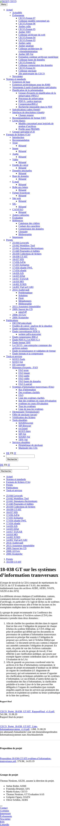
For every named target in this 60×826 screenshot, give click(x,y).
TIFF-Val (23, 439)
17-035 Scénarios (20, 265)
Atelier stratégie (26, 46)
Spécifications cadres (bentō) (26, 109)
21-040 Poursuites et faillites (26, 251)
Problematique (25, 292)
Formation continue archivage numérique (38, 57)
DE (8, 453)
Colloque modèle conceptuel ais (33, 21)
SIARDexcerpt (25, 423)
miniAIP (22, 312)
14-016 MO (18, 281)
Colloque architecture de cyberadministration (30, 50)
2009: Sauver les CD (22, 309)
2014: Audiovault (20, 290)
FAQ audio (23, 375)
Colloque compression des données (35, 65)
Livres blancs (18, 120)
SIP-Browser (24, 425)
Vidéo (15, 159)
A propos (4, 810)
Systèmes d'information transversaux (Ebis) (33, 387)
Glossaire (23, 231)
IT (15, 453)
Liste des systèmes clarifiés (31, 398)
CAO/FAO (17, 209)
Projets (9, 240)
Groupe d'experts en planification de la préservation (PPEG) (37, 94)
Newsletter (17, 76)
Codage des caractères (29, 226)
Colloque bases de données (31, 59)
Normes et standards (16, 79)
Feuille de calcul (20, 165)
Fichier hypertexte (21, 192)
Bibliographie (25, 234)
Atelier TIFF (24, 32)
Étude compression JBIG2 (25, 337)
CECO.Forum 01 (26, 68)
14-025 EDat (18, 276)
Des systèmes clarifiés (29, 392)
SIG (14, 204)
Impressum (17, 237)
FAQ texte (23, 370)
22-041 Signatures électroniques (27, 248)
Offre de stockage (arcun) (24, 414)
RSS (2, 821)
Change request (26, 115)
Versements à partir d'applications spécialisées (34, 87)
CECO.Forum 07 (26, 18)
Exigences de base (21, 82)
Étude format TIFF (21, 342)
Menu (3, 4)
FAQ (20, 395)
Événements (18, 15)
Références (17, 220)
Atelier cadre (24, 43)
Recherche (12, 459)
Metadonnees (24, 301)
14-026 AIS (18, 273)
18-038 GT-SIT (20, 256)
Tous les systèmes (27, 406)
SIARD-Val (24, 436)
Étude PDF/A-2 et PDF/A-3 (26, 339)
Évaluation (17, 217)
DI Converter (18, 364)
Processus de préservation (30, 98)
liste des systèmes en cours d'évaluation (37, 400)
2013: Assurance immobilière (26, 306)
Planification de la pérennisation (27, 90)
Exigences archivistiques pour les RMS (31, 84)
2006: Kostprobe (20, 317)
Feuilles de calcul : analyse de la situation (32, 326)
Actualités (17, 12)
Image (15, 148)
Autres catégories (20, 215)
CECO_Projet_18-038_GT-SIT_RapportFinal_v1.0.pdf (27, 711)
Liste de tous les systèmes (30, 409)
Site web (16, 198)
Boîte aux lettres (20, 187)
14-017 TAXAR (20, 278)
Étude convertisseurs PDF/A (26, 331)
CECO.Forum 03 (26, 40)
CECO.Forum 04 (26, 37)
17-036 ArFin (19, 262)
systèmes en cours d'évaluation (33, 403)
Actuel (9, 9)
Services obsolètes (21, 442)
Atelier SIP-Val (25, 54)
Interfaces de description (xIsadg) (28, 112)
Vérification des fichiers (23, 417)
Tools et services (14, 356)
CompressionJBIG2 (28, 104)
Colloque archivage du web (31, 34)
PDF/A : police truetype (30, 101)
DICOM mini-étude (22, 323)
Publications (12, 320)
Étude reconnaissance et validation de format (34, 351)
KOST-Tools (18, 359)
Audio (15, 154)
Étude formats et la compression (27, 353)
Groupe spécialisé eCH (23, 131)
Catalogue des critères (29, 223)
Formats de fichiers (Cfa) (18, 134)
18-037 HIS (18, 259)
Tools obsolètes (19, 420)
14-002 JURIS (19, 284)
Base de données (20, 176)
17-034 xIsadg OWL (22, 267)
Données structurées (22, 170)
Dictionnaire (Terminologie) (25, 412)
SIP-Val (22, 434)
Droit (21, 298)
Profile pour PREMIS (29, 129)
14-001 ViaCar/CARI (22, 287)
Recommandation (20, 140)
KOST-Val (17, 362)
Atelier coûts (24, 26)
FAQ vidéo (23, 378)
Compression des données (31, 229)
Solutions (23, 295)
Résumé (22, 145)
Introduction (18, 137)
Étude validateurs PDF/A (24, 328)
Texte (15, 143)
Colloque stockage (27, 70)
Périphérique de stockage (30, 445)
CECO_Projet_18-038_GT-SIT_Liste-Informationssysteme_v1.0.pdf (19, 727)
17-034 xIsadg (19, 270)
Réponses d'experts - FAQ (25, 367)
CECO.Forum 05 (26, 29)
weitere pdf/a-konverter (29, 334)
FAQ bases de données (29, 381)
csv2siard (23, 428)
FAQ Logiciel (25, 384)
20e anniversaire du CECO (31, 73)
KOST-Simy (24, 431)
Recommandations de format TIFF (29, 118)
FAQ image (24, 373)
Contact (4, 808)
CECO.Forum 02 (26, 62)
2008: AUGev (19, 314)
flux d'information (27, 389)
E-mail (15, 181)
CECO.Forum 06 (26, 23)
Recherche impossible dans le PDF (35, 107)
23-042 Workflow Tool (23, 245)
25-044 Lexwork (20, 242)
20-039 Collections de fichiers (26, 253)
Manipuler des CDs (27, 448)
